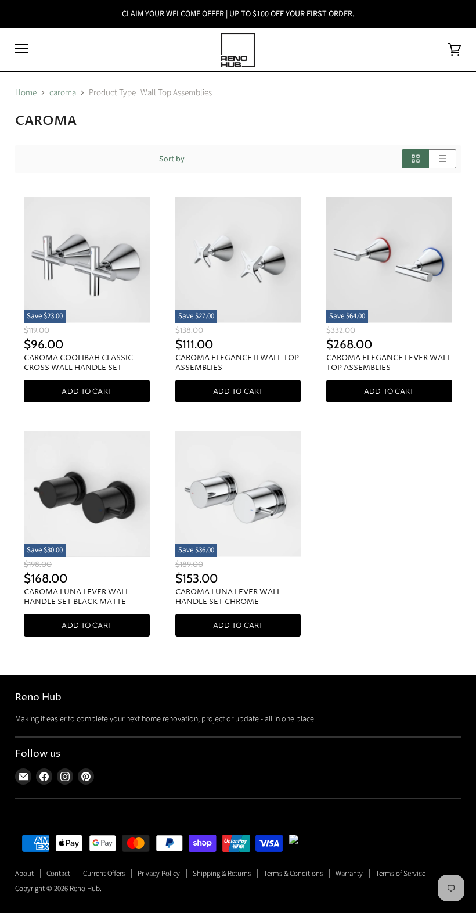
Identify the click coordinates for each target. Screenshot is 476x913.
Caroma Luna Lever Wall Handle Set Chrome (228, 597)
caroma (62, 93)
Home (26, 93)
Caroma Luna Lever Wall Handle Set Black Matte (76, 597)
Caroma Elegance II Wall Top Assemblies (237, 363)
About (24, 873)
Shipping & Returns (222, 873)
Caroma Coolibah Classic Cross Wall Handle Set (78, 363)
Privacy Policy (159, 873)
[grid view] (415, 158)
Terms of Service (400, 873)
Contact (58, 873)
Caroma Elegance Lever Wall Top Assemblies (388, 363)
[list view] (442, 158)
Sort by (172, 159)
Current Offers (104, 873)
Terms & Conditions (293, 873)
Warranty (349, 873)
